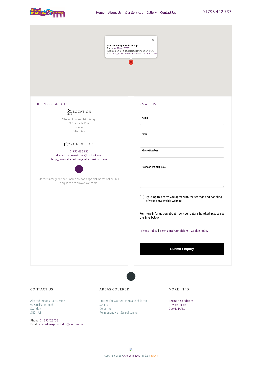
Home (100, 12)
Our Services (134, 12)
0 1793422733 (49, 320)
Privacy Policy (148, 230)
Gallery (152, 12)
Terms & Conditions (181, 300)
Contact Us (168, 12)
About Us (114, 12)
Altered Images (131, 355)
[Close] (152, 40)
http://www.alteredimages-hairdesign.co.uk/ (134, 53)
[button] (131, 63)
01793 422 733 (121, 48)
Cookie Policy (199, 230)
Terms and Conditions (174, 230)
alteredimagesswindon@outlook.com (79, 155)
